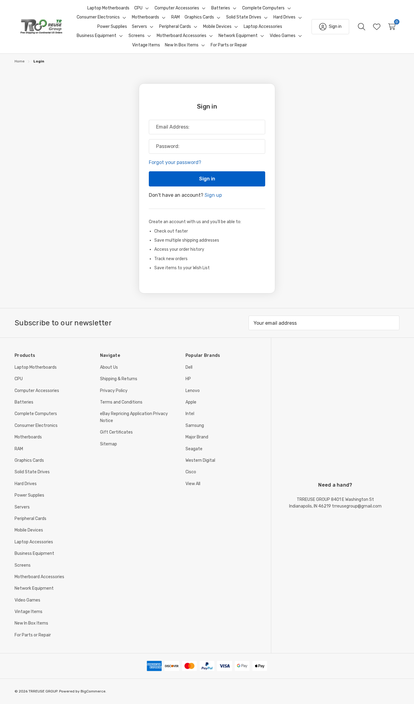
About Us (109, 367)
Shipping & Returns (118, 378)
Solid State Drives (32, 471)
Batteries (24, 402)
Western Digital (200, 460)
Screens (23, 565)
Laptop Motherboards (36, 367)
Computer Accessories (37, 390)
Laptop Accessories (34, 542)
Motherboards (28, 437)
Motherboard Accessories (39, 576)
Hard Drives (26, 483)
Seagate (193, 448)
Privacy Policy (114, 390)
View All (192, 483)
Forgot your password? (175, 162)
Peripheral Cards (30, 518)
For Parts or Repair (33, 635)
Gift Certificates (116, 432)
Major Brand (196, 437)
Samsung (194, 425)
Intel (189, 413)
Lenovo (192, 390)
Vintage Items (28, 611)
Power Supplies (29, 495)
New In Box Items (31, 623)
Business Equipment (34, 553)
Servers (22, 507)
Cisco (190, 471)
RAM (19, 448)
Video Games (27, 600)
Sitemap (108, 444)
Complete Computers (36, 413)
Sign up (213, 195)
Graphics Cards (29, 460)
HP (188, 378)
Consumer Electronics (36, 425)
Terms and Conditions (121, 402)
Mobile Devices (29, 530)
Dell (188, 367)
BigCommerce (93, 691)
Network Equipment (34, 588)
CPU (19, 378)
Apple (190, 402)
